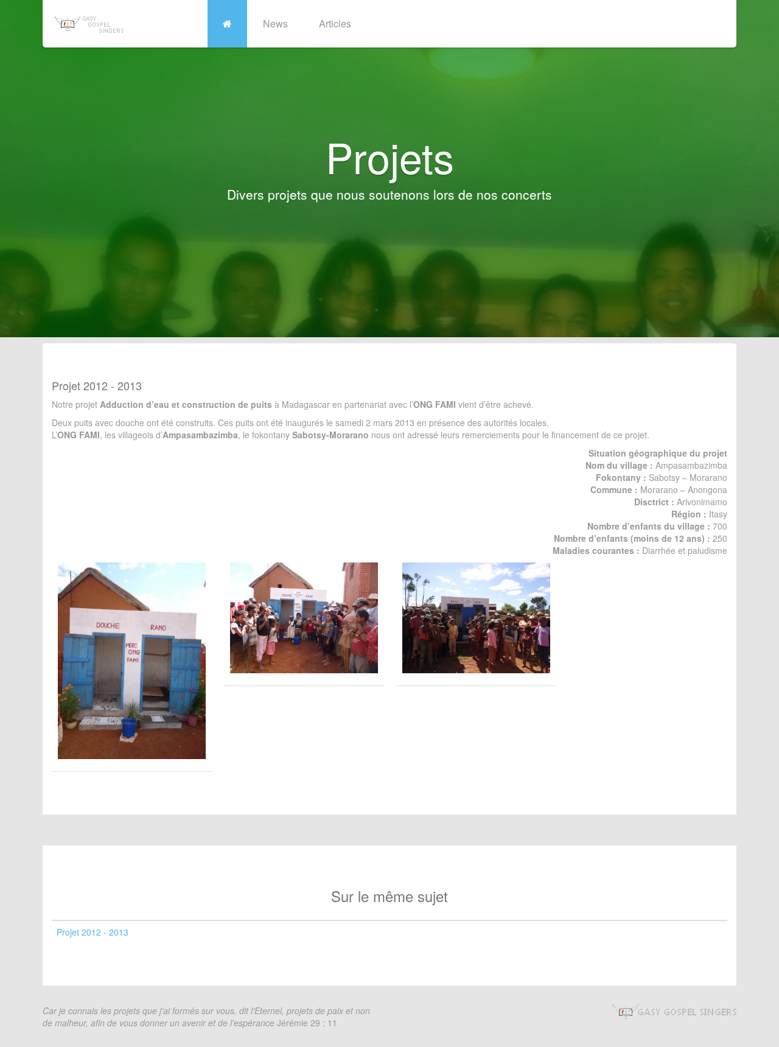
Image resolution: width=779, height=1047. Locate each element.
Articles (335, 23)
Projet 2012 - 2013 (92, 932)
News (275, 23)
